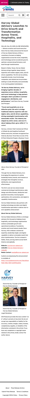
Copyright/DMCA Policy (10, 395)
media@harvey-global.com (20, 252)
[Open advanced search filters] (23, 15)
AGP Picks (4, 2)
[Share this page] (27, 15)
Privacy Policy (23, 395)
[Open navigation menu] (2, 15)
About (7, 388)
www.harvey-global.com (14, 245)
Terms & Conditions (22, 391)
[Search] (19, 15)
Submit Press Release (8, 391)
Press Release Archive (17, 388)
